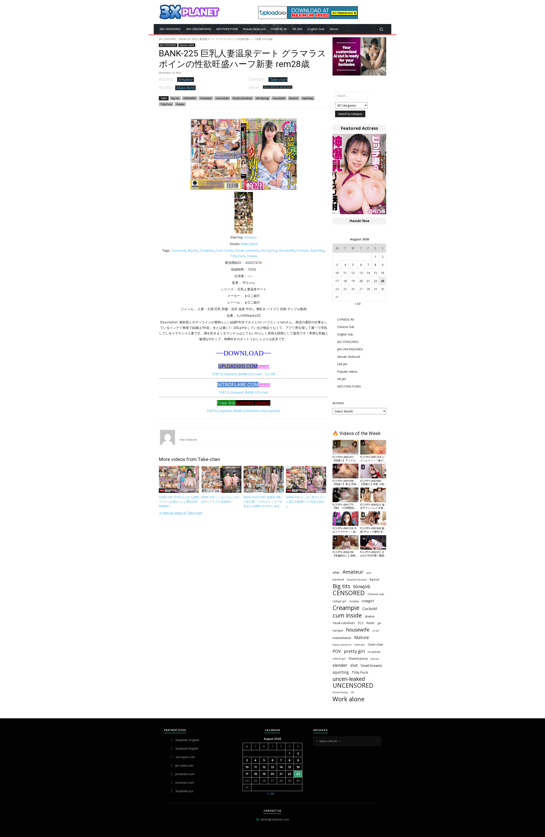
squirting (307, 98)
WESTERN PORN (349, 386)
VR (352, 692)
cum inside (222, 98)
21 (368, 281)
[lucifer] (167, 437)
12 (353, 273)
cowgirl (368, 601)
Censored (178, 250)
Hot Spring (262, 98)
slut (354, 665)
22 (375, 281)
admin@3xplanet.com (275, 819)
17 (337, 281)
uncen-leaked (349, 679)
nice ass (359, 644)
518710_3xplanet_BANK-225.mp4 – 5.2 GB (243, 374)
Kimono (302, 250)
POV (337, 651)
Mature (361, 637)
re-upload (374, 652)
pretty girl (354, 651)
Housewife (287, 250)
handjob (338, 630)
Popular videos (187, 45)
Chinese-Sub (345, 327)
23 (382, 281)
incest (375, 630)
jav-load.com (184, 765)
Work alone (348, 699)
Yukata (180, 104)
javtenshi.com (184, 774)
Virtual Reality (340, 692)
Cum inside (224, 250)
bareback (338, 579)
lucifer (184, 433)
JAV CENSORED (167, 39)
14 (368, 273)
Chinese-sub (376, 594)
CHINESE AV (345, 319)
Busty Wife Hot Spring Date (277, 87)
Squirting (317, 250)
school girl (339, 658)
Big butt (374, 579)
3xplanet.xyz (184, 791)
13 (361, 273)
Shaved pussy (358, 658)
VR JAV (341, 379)
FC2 (360, 623)
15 (375, 273)
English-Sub (345, 334)
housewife (279, 98)
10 (337, 273)
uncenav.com (184, 782)
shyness (375, 658)
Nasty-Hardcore (342, 644)
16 (382, 273)
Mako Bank (185, 87)
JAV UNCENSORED (350, 349)
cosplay (354, 601)
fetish (370, 623)
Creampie (206, 98)
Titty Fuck (166, 104)
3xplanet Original (187, 740)
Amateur (185, 79)
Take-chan (278, 79)
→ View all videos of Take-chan (180, 513)
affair (336, 572)
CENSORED (190, 98)
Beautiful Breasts (357, 579)
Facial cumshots (242, 98)
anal (368, 572)
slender (340, 665)
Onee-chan (375, 644)
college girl (339, 601)
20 (361, 281)
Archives (338, 403)
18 (345, 281)
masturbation (342, 638)
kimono (293, 98)
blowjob (361, 586)
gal (379, 623)
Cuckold (369, 608)
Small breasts (371, 665)
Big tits (175, 98)
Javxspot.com (185, 757)
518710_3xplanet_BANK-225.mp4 (243, 392)
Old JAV (342, 364)
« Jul (357, 303)
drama (369, 616)
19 (353, 281)
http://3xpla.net (188, 439)
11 (345, 273)
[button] (381, 29)
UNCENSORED (353, 685)
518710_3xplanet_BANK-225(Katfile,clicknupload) (243, 411)
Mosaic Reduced (348, 357)
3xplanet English (186, 748)
